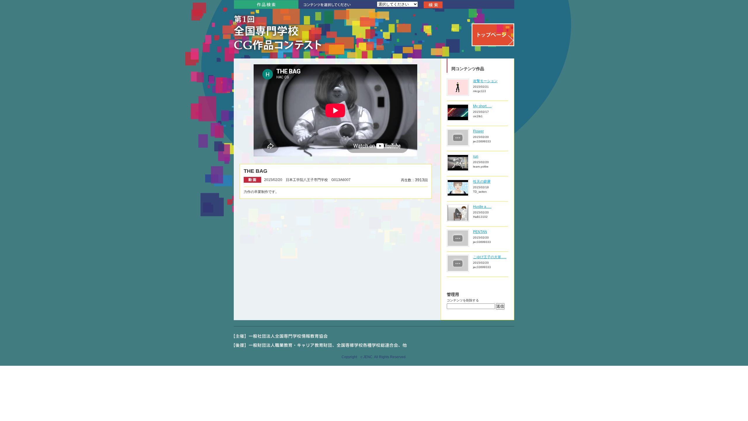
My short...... (482, 106)
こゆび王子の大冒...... (489, 257)
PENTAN (480, 232)
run (475, 156)
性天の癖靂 (482, 182)
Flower (478, 131)
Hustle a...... (482, 207)
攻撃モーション (485, 81)
